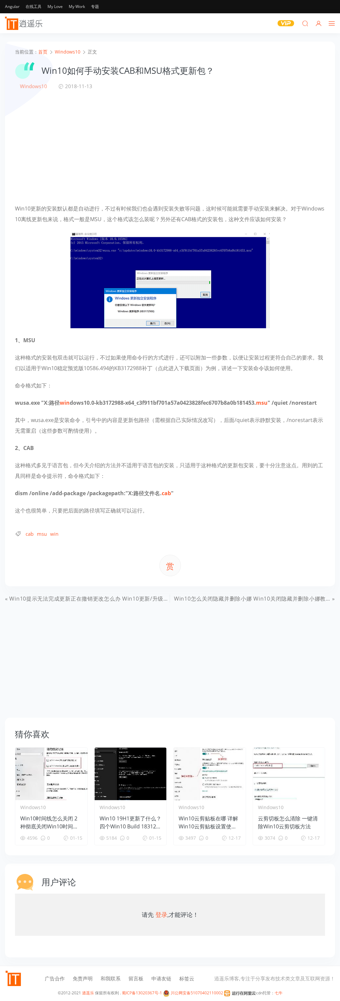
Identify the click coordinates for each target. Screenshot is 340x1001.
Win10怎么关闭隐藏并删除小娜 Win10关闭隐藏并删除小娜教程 (252, 598)
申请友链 (161, 978)
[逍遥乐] (25, 23)
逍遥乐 (88, 993)
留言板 (135, 978)
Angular (12, 6)
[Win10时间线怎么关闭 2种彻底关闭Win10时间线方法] (51, 774)
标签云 (186, 978)
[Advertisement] (170, 146)
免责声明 (83, 978)
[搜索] (305, 23)
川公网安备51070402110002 (196, 993)
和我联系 (111, 978)
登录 (161, 915)
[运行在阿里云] (240, 993)
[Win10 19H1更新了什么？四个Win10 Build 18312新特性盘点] (131, 774)
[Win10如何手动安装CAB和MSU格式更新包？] (170, 279)
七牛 (279, 993)
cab (166, 493)
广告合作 (55, 978)
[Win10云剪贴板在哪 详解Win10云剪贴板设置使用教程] (210, 774)
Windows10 (33, 86)
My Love (55, 6)
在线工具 (34, 6)
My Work (77, 6)
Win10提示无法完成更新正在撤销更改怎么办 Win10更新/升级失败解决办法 (103, 598)
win (65, 402)
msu (262, 402)
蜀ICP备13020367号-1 (142, 993)
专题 (95, 6)
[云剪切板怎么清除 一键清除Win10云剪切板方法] (289, 774)
